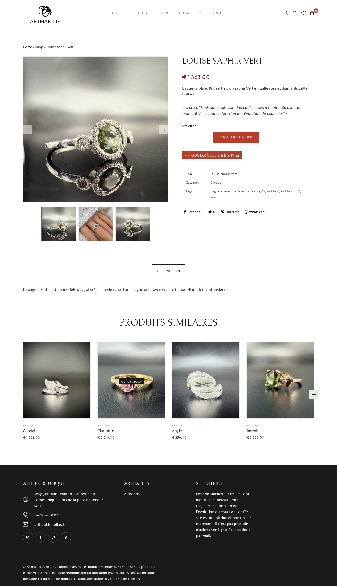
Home (27, 46)
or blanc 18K (290, 191)
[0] (312, 13)
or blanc (273, 191)
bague (215, 191)
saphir (215, 196)
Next (163, 129)
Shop (39, 46)
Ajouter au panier (236, 137)
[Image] (28, 537)
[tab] (168, 270)
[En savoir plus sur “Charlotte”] (142, 410)
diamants (242, 191)
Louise (255, 191)
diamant (227, 191)
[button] (68, 410)
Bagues (215, 182)
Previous (27, 129)
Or (263, 191)
